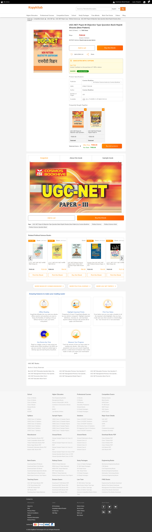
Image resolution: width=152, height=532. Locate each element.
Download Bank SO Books (34, 468)
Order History (80, 510)
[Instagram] (109, 512)
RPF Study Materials (58, 471)
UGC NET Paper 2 (61, 19)
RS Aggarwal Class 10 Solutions (86, 428)
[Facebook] (103, 507)
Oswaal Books (31, 407)
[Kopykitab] (35, 7)
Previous (30, 258)
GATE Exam (105, 402)
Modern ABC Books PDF (34, 449)
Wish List (79, 513)
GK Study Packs (81, 468)
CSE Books (105, 466)
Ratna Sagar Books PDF (34, 445)
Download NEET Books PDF (60, 485)
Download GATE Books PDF (60, 490)
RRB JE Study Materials (59, 464)
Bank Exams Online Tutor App (85, 485)
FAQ (28, 508)
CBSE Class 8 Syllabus (34, 428)
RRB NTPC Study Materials (60, 468)
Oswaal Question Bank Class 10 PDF (62, 456)
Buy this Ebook (77, 275)
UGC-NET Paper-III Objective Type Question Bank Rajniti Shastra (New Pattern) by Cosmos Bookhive (60, 224)
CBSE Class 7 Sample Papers (60, 430)
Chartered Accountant (108, 428)
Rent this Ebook (38, 275)
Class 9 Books (31, 404)
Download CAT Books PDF (59, 492)
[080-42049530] (144, 2)
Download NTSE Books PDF (60, 487)
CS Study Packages (82, 411)
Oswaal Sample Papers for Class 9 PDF (63, 452)
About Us (30, 506)
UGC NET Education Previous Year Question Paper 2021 (104, 371)
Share (92, 54)
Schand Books (81, 407)
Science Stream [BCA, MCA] (60, 402)
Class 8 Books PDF (107, 438)
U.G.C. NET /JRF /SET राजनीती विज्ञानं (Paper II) (37, 263)
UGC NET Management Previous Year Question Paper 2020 (104, 373)
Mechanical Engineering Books (110, 464)
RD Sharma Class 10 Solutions (86, 426)
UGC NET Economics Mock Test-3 (37, 376)
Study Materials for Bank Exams (36, 473)
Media (29, 515)
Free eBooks (95, 15)
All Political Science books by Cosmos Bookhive (106, 82)
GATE (103, 423)
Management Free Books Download (112, 487)
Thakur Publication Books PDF (36, 442)
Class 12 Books (31, 398)
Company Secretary (107, 430)
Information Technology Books (110, 473)
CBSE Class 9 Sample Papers (60, 426)
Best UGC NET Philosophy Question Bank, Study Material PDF (42, 371)
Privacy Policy (31, 510)
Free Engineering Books (59, 398)
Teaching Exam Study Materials (36, 492)
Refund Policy (31, 520)
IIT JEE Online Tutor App (84, 483)
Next (122, 258)
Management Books (57, 400)
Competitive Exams (63, 15)
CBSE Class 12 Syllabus (34, 419)
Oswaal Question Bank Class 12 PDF (62, 454)
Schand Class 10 (82, 445)
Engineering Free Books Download (112, 483)
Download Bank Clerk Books (35, 466)
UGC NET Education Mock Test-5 (37, 378)
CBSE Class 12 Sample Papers (61, 419)
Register (138, 2)
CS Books (80, 400)
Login (133, 2)
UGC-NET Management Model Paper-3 (70, 376)
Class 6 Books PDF (107, 442)
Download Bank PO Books (34, 464)
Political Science (73, 19)
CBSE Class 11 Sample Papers (61, 421)
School (74, 15)
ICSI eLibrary (56, 506)
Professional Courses (47, 15)
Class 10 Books (31, 402)
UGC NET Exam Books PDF (35, 483)
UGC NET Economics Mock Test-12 (100, 376)
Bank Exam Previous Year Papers (36, 475)
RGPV (54, 409)
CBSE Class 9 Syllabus (34, 426)
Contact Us (29, 499)
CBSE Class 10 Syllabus (34, 423)
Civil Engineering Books (108, 468)
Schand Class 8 (81, 449)
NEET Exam (105, 407)
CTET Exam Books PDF (34, 485)
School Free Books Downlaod (110, 490)
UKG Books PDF (106, 449)
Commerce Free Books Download (111, 492)
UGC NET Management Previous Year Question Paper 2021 (73, 373)
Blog (124, 15)
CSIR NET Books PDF (33, 487)
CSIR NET (105, 421)
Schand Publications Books (84, 438)
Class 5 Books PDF (107, 445)
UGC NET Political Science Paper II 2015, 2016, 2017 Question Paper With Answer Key (76, 265)
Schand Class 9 (81, 447)
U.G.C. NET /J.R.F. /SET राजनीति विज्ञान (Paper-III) (115, 263)
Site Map (54, 513)
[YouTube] (115, 507)
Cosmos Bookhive (88, 80)
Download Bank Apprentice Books (37, 471)
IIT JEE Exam (105, 404)
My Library (80, 515)
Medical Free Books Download (110, 485)
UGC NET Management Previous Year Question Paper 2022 (42, 373)
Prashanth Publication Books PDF (36, 447)
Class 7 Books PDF (107, 440)
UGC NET (50, 19)
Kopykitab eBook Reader (59, 508)
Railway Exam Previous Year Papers (62, 475)
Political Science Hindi (110, 224)
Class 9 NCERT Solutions (84, 430)
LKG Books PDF (106, 447)
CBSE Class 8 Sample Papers (60, 428)
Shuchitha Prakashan (83, 404)
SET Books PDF (31, 490)
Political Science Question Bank (38, 227)
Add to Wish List (78, 54)
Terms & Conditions (32, 513)
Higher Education (32, 15)
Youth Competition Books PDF (35, 440)
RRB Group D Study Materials (60, 466)
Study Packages (84, 15)
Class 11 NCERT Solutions (84, 421)
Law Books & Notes (57, 411)
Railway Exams (106, 398)
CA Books (80, 398)
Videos (117, 15)
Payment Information (33, 517)
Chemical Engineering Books (110, 475)
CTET (103, 426)
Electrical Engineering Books (110, 471)
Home (29, 19)
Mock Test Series (107, 15)
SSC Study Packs (82, 471)
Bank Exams (105, 400)
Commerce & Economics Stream (61, 404)
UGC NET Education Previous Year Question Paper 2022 (73, 371)
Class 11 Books (31, 400)
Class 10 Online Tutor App (84, 490)
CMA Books (80, 402)
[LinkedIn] (103, 512)
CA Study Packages (82, 409)
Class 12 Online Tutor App (84, 487)
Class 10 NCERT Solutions (84, 423)
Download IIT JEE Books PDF (60, 483)
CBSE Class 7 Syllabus (34, 430)
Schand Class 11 (82, 442)
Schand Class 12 (82, 440)
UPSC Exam (105, 411)
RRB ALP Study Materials (59, 473)
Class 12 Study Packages (84, 464)
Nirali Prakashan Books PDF (35, 438)
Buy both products (112, 146)
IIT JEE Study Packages (83, 466)
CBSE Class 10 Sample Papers (61, 423)
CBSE (29, 409)
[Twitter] (109, 507)
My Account (80, 508)
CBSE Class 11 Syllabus (34, 421)
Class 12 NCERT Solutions (84, 419)
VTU (53, 407)
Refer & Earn (80, 506)
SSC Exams (105, 409)
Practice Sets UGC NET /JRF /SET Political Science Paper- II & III (96, 264)
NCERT (29, 411)
